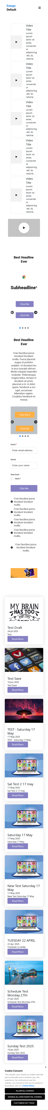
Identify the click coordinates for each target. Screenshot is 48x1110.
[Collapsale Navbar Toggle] (39, 8)
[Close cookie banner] (46, 1067)
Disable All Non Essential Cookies (25, 1097)
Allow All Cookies (25, 1091)
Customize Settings (24, 1103)
